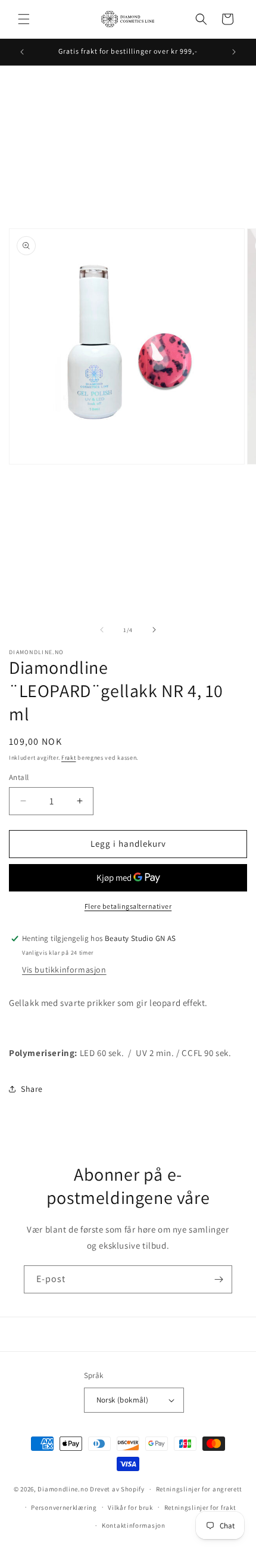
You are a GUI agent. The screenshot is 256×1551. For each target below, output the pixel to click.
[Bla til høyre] (154, 630)
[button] (24, 19)
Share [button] (32, 1088)
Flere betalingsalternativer (128, 906)
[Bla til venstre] (102, 630)
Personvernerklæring (63, 1507)
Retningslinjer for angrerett (199, 1489)
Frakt (68, 757)
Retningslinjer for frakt (200, 1507)
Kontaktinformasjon (134, 1525)
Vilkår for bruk (130, 1507)
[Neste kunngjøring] (234, 52)
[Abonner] (218, 1279)
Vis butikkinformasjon (64, 969)
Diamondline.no (63, 1489)
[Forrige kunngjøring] (22, 52)
